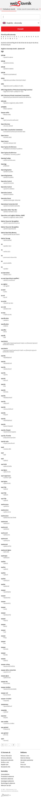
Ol (21, 43)
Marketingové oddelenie (8, 783)
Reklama (23, 752)
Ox (6, 45)
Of (12, 43)
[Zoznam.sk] (6, 796)
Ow (4, 45)
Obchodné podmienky (26, 760)
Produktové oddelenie (7, 776)
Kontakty (4, 771)
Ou (37, 43)
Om (23, 43)
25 (13, 745)
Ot (35, 43)
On (25, 43)
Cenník (22, 762)
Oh (16, 43)
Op (30, 43)
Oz (10, 45)
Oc (6, 43)
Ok (19, 43)
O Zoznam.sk (5, 752)
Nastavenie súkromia (7, 760)
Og (14, 43)
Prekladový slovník (9, 9)
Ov (2, 45)
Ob (4, 43)
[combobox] (20, 22)
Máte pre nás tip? (6, 785)
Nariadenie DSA (5, 767)
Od (8, 43)
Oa (2, 43)
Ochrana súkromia (6, 758)
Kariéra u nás (5, 762)
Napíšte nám (4, 764)
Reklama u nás (24, 756)
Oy (8, 45)
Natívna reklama (25, 767)
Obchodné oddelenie (7, 779)
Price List (23, 764)
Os (33, 43)
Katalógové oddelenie (7, 781)
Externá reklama (25, 758)
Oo (28, 43)
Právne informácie (6, 756)
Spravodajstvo (5, 774)
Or (31, 43)
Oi (17, 43)
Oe (10, 43)
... (9, 745)
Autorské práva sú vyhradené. (9, 791)
